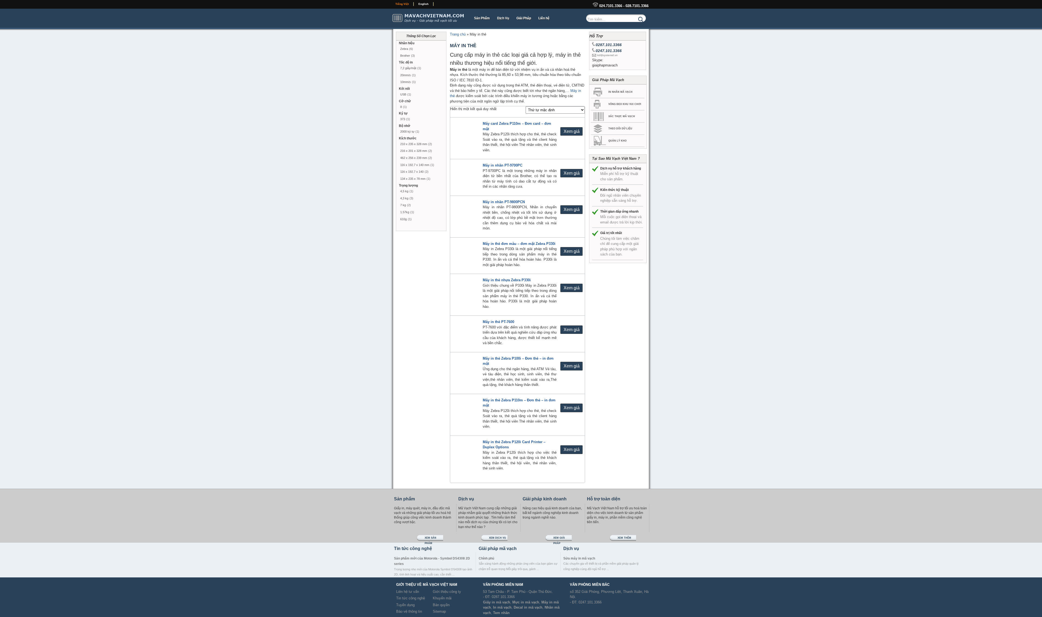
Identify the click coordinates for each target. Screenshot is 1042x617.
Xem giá (572, 131)
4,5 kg (404, 191)
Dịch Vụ (503, 18)
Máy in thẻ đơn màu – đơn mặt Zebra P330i (519, 244)
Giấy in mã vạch (496, 602)
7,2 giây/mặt (408, 68)
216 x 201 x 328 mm (413, 150)
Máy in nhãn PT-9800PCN (504, 202)
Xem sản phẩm (430, 538)
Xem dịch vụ (497, 537)
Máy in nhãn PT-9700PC (502, 165)
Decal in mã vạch (528, 607)
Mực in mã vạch (525, 602)
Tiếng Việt (402, 3)
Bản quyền (441, 605)
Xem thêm (624, 537)
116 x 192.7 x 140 (412, 171)
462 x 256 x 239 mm (413, 157)
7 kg (403, 205)
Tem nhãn (501, 613)
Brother (405, 55)
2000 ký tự (407, 131)
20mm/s (405, 75)
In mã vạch (502, 607)
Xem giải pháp (559, 538)
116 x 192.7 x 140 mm (414, 165)
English (423, 3)
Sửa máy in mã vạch (579, 558)
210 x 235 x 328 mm (413, 144)
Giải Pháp (523, 18)
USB (403, 94)
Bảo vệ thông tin (409, 611)
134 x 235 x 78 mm (412, 178)
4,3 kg (404, 198)
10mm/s (405, 82)
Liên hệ (543, 18)
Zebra (404, 48)
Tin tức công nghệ (410, 598)
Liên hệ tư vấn (407, 592)
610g (403, 219)
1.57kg (404, 212)
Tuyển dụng (405, 605)
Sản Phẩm (482, 18)
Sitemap (439, 611)
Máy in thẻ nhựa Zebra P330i (507, 280)
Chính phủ (486, 558)
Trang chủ (458, 34)
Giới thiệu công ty (447, 592)
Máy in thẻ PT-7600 (498, 322)
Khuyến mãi (442, 598)
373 (402, 119)
